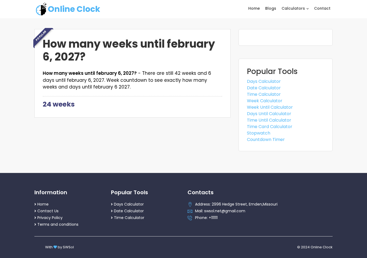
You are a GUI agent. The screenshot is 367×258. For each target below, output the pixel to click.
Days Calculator (264, 81)
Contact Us (48, 211)
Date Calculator (264, 88)
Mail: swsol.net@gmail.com (220, 211)
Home (254, 8)
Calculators (294, 8)
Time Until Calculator (269, 120)
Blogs (270, 8)
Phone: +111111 (206, 217)
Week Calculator (264, 101)
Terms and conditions (57, 224)
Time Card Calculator (269, 126)
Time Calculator (264, 94)
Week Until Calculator (270, 107)
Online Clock (74, 9)
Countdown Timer (266, 139)
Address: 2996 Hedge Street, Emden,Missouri (236, 204)
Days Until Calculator (269, 114)
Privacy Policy (50, 217)
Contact (322, 8)
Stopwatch (258, 133)
